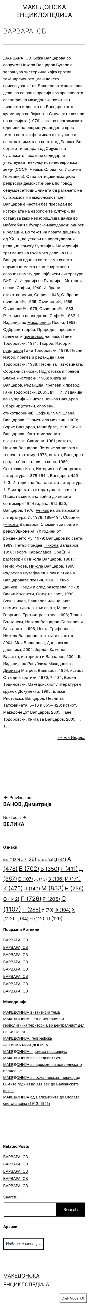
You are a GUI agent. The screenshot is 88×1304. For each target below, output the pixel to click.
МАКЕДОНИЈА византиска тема (31, 1012)
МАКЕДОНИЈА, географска (27, 1038)
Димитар (11, 670)
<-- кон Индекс (71, 737)
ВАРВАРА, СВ (17, 58)
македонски (58, 224)
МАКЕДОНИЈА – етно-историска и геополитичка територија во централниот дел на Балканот (44, 1025)
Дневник (55, 642)
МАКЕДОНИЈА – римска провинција (35, 1051)
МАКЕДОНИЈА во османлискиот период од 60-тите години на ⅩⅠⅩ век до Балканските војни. (41, 1083)
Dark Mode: (70, 1298)
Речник (42, 510)
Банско (67, 141)
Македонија (67, 245)
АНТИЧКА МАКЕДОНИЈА (25, 1044)
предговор (34, 336)
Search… (11, 1197)
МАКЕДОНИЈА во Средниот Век (32, 1057)
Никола (28, 64)
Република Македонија (49, 663)
